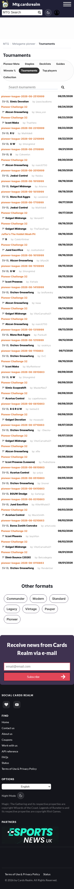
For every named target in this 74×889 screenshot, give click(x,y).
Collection (9, 77)
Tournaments (29, 70)
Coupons (7, 739)
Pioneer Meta (11, 63)
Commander (15, 599)
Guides (60, 63)
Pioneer (12, 619)
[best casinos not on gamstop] (30, 834)
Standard (58, 599)
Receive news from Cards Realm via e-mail (37, 649)
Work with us (9, 745)
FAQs (5, 757)
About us (7, 733)
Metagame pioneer (23, 43)
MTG (6, 43)
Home (5, 722)
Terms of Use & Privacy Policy (19, 768)
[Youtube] (16, 704)
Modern (38, 599)
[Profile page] (57, 12)
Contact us (8, 728)
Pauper (50, 609)
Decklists (45, 63)
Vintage (31, 609)
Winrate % (9, 70)
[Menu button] (67, 8)
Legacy (12, 609)
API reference (10, 751)
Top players (50, 70)
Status (5, 762)
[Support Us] (6, 704)
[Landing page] (5, 4)
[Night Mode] (48, 12)
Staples (29, 63)
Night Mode (9, 795)
